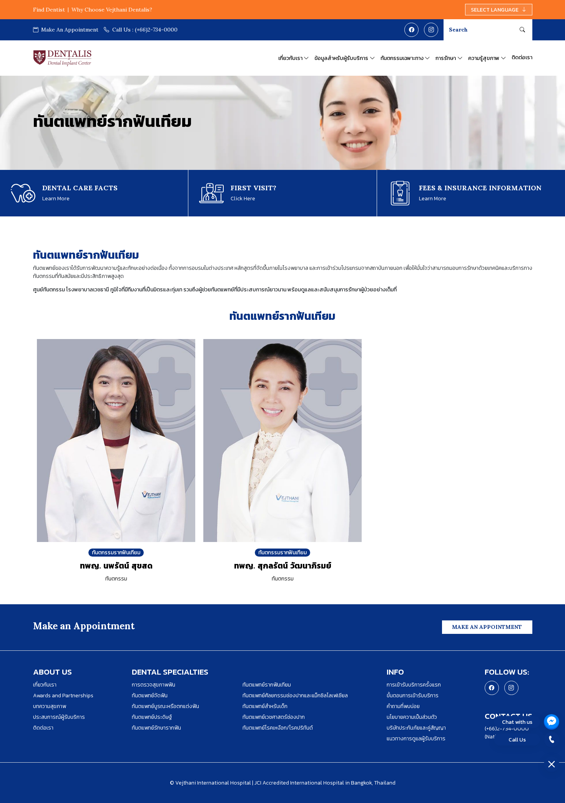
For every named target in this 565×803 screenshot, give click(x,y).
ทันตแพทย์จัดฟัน (150, 696)
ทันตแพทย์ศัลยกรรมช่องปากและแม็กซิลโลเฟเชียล (295, 696)
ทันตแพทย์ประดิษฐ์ (152, 717)
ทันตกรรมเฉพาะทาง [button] (402, 58)
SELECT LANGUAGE (494, 10)
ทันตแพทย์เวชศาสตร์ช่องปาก (274, 717)
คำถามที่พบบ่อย (403, 706)
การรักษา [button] (445, 58)
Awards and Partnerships (63, 696)
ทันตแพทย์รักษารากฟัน (156, 728)
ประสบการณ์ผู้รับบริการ (59, 717)
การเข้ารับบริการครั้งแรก (414, 685)
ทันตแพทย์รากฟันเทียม (267, 685)
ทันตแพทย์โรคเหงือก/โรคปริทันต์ (278, 728)
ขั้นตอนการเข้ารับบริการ (413, 696)
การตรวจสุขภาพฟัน (153, 685)
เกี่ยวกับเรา (44, 685)
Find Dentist (49, 9)
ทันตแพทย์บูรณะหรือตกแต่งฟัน (165, 706)
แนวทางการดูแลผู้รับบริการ (416, 739)
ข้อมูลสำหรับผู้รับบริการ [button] (341, 58)
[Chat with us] (551, 722)
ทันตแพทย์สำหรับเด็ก (265, 706)
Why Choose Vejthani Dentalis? (111, 9)
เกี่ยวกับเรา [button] (290, 58)
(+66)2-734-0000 (145, 29)
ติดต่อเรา (522, 57)
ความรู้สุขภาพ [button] (483, 58)
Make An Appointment (69, 29)
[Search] (522, 29)
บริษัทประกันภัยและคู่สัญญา (416, 728)
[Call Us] (551, 739)
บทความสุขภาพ (49, 706)
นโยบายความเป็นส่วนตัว (412, 717)
